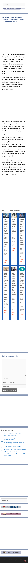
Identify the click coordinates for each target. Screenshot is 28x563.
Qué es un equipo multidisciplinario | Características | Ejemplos (12, 434)
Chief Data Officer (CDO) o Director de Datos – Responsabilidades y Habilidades (15, 450)
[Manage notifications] (25, 561)
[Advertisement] (14, 39)
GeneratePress (14, 560)
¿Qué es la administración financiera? (14, 226)
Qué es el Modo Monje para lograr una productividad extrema (13, 438)
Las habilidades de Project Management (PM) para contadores (14, 454)
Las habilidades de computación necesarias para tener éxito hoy (6, 232)
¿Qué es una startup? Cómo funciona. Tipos (14, 458)
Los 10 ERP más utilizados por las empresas (14, 461)
